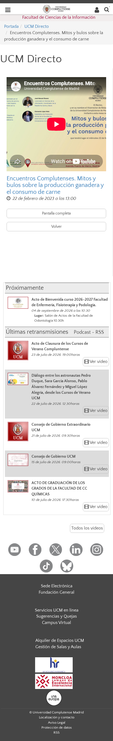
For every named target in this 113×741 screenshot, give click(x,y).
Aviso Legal (56, 722)
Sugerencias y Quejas (56, 616)
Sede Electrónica (56, 585)
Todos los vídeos (87, 528)
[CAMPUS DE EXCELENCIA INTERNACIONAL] (54, 680)
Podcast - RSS (89, 332)
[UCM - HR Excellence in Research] (54, 664)
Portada (11, 26)
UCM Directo (36, 26)
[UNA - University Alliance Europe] (53, 697)
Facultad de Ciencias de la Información (58, 17)
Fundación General (56, 592)
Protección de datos (56, 727)
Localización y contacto (56, 717)
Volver (56, 226)
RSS (56, 732)
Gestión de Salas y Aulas (58, 646)
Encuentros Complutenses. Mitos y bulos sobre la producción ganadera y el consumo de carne (55, 185)
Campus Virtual (56, 622)
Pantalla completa (56, 213)
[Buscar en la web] (106, 9)
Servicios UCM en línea (56, 610)
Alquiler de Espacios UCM (59, 640)
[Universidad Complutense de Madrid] (56, 8)
